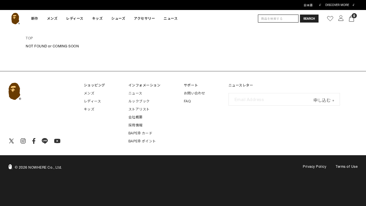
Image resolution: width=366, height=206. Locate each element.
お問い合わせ (194, 93)
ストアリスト (139, 109)
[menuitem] (35, 18)
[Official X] (11, 141)
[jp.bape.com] (15, 18)
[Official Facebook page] (34, 141)
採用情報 (135, 125)
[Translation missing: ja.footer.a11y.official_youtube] (57, 141)
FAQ (187, 101)
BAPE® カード (140, 133)
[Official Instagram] (23, 141)
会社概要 (135, 117)
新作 (34, 19)
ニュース (171, 19)
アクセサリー (144, 19)
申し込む (322, 100)
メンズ (52, 19)
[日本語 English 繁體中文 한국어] (312, 5)
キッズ (97, 19)
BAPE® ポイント (142, 141)
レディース (74, 19)
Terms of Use (346, 167)
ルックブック (139, 101)
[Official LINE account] (45, 141)
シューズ (118, 19)
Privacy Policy (314, 167)
